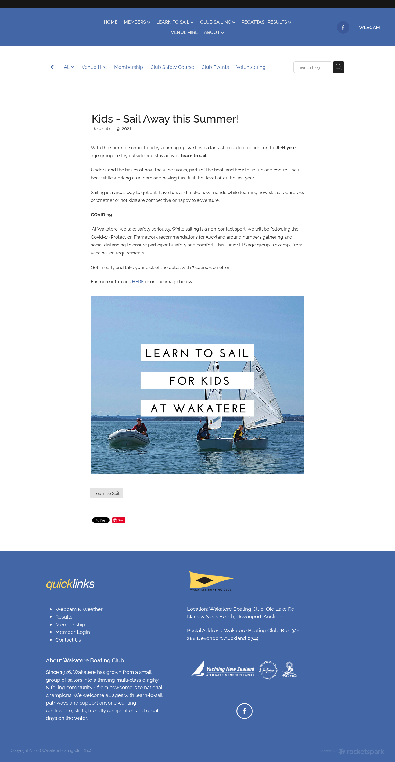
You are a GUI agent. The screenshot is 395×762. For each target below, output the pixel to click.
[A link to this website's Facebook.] (343, 27)
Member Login (72, 631)
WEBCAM (369, 27)
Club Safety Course (172, 66)
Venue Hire (94, 66)
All (67, 66)
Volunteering (250, 66)
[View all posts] (52, 67)
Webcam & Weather (79, 608)
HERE (138, 281)
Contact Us (68, 639)
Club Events (215, 66)
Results (63, 616)
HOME (110, 22)
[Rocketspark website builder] (352, 752)
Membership (128, 66)
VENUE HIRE (184, 32)
